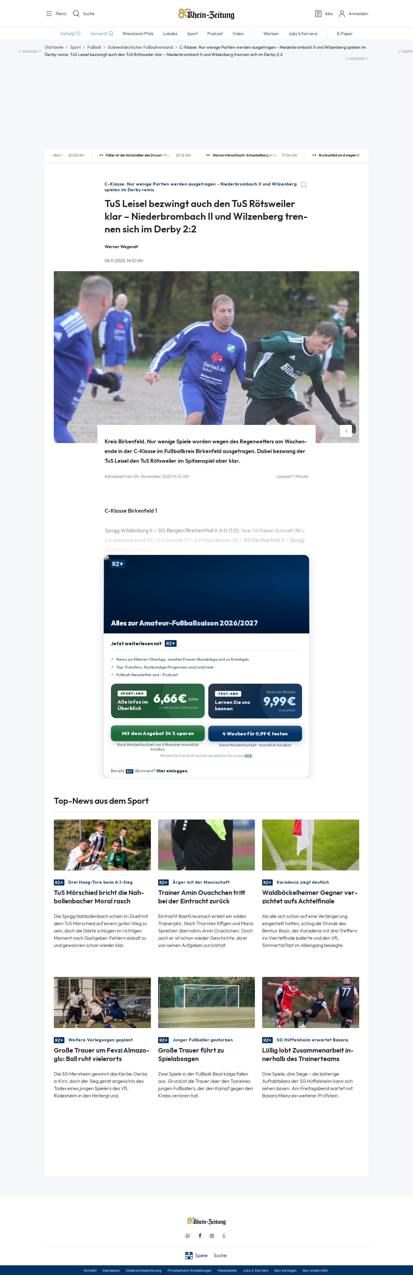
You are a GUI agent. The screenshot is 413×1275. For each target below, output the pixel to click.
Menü (60, 13)
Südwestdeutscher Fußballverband (140, 47)
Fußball (94, 47)
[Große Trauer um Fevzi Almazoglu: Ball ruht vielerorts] (102, 1002)
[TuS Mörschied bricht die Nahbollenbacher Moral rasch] (102, 844)
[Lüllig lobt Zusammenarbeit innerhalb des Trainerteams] (310, 1002)
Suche (89, 13)
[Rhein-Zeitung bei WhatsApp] (188, 1236)
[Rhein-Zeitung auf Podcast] (224, 1236)
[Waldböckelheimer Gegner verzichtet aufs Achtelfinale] (310, 844)
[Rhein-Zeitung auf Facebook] (200, 1236)
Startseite (54, 47)
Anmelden (358, 13)
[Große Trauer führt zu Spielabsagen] (206, 1002)
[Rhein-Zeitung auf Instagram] (212, 1236)
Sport (75, 47)
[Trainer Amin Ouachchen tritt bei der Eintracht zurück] (206, 844)
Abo (329, 13)
